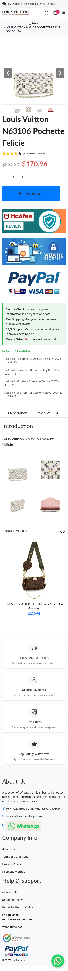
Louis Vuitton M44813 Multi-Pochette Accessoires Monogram (34, 606)
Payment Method (13, 871)
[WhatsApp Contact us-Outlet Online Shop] (57, 960)
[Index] (46, 12)
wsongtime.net (12, 926)
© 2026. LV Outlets (13, 960)
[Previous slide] (61, 531)
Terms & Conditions (15, 856)
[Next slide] (64, 531)
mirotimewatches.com (17, 919)
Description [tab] (17, 413)
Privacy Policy (11, 864)
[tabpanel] (34, 581)
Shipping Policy (12, 899)
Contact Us (9, 892)
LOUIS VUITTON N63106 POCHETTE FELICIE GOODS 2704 (33, 29)
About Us (8, 849)
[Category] (64, 12)
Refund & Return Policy (17, 907)
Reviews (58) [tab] (47, 413)
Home (35, 23)
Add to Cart (34, 193)
